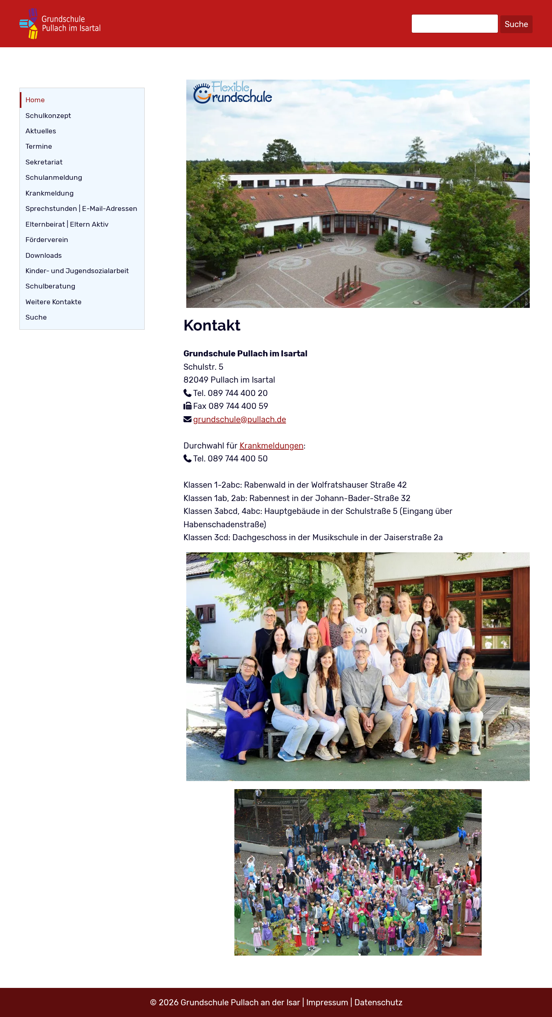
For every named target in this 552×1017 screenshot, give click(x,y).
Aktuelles (40, 131)
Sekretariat (44, 162)
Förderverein (46, 240)
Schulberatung (50, 286)
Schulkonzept (48, 116)
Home (35, 100)
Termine (38, 146)
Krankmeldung (49, 193)
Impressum (327, 1002)
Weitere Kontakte (53, 302)
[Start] (59, 23)
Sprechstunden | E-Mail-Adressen (81, 208)
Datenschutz (378, 1002)
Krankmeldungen (271, 446)
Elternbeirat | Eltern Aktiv (67, 224)
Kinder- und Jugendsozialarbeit (77, 271)
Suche (516, 24)
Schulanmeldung (53, 177)
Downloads (43, 255)
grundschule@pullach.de (239, 419)
